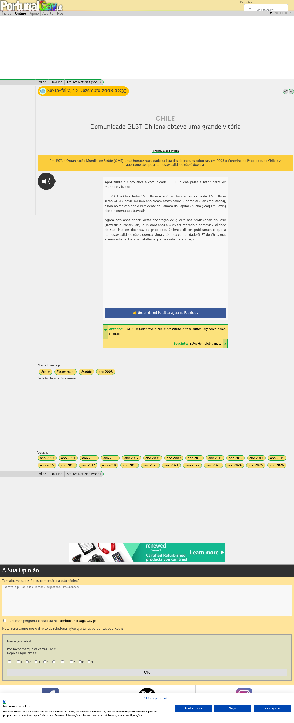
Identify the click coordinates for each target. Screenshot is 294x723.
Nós (60, 14)
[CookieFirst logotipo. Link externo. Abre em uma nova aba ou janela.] (4, 702)
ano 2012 (236, 458)
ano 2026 (277, 465)
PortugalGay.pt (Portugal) (165, 151)
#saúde (86, 372)
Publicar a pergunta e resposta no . (52, 621)
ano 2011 (215, 458)
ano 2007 (131, 458)
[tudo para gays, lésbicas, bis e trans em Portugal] (43, 5)
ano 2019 (129, 465)
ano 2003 (47, 458)
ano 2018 (109, 465)
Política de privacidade (155, 698)
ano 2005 (89, 458)
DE (291, 13)
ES (281, 13)
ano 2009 (174, 458)
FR (286, 13)
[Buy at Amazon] (147, 561)
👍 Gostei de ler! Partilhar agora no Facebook (165, 313)
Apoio (34, 14)
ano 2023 (213, 465)
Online (20, 14)
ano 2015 (47, 465)
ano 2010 (194, 458)
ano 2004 (68, 458)
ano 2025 (256, 465)
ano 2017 (88, 465)
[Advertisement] (147, 48)
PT (271, 13)
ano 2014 (277, 458)
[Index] (17, 82)
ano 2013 (256, 458)
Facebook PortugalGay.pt (77, 621)
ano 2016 (67, 465)
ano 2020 (150, 465)
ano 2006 (110, 458)
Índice (6, 14)
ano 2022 (192, 465)
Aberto (47, 14)
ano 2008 (106, 372)
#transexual (65, 372)
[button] (46, 181)
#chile (45, 372)
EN (276, 13)
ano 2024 (234, 465)
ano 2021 (171, 465)
